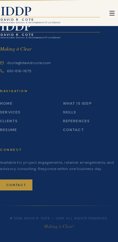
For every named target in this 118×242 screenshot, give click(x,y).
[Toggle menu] (112, 13)
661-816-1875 (19, 71)
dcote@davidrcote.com (29, 62)
